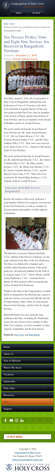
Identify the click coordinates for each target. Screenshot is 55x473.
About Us (9, 354)
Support (8, 408)
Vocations (9, 374)
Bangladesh (34, 334)
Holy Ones (9, 388)
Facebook (6, 420)
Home (6, 23)
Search (36, 13)
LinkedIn (22, 420)
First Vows (19, 334)
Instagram (16, 420)
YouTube (11, 420)
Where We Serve (12, 367)
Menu (19, 13)
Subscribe (15, 437)
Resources (9, 395)
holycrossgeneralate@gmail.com (28, 459)
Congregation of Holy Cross (27, 452)
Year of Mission (12, 360)
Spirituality (9, 381)
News (12, 23)
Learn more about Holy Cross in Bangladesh (22, 189)
